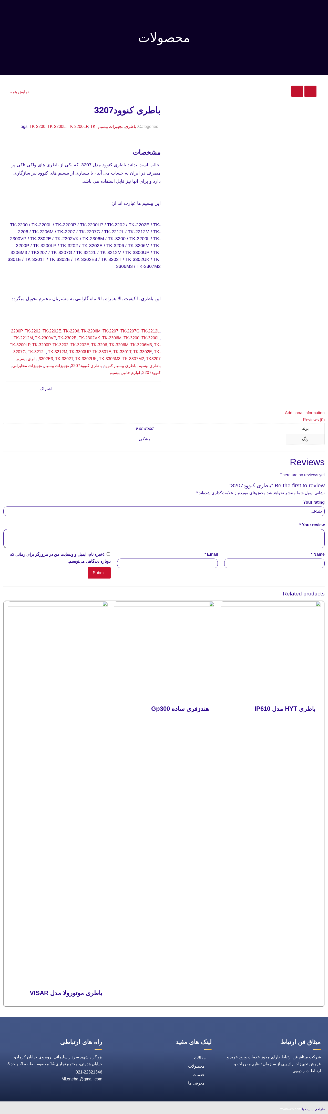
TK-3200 (131, 338)
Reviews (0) (314, 420)
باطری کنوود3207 (86, 365)
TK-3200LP (20, 345)
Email (211, 554)
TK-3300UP (79, 352)
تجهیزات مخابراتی (27, 365)
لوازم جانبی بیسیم (125, 372)
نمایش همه (19, 92)
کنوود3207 (151, 372)
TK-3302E (142, 352)
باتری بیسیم (27, 359)
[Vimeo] (36, 1109)
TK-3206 (99, 345)
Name (318, 554)
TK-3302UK (86, 359)
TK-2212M (23, 338)
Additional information (305, 413)
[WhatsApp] (71, 1109)
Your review (312, 525)
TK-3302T (64, 359)
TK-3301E (102, 352)
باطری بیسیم (149, 365)
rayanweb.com (290, 1109)
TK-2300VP (45, 338)
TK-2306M (111, 338)
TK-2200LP (78, 126)
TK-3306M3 (109, 359)
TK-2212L (150, 331)
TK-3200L (150, 338)
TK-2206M (90, 331)
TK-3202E (79, 345)
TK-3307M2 (133, 359)
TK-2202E (52, 331)
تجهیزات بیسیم (110, 126)
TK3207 (153, 359)
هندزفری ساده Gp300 (180, 708)
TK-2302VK (89, 338)
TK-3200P (41, 345)
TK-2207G (129, 331)
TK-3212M (57, 352)
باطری (130, 126)
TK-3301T (122, 352)
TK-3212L (37, 352)
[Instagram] (24, 1109)
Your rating (314, 502)
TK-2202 (32, 331)
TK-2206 (71, 331)
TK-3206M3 (141, 345)
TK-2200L (56, 126)
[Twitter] (48, 1109)
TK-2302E (67, 338)
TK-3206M (118, 345)
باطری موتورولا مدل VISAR (66, 992)
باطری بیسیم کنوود (120, 365)
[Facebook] (60, 1109)
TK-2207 (110, 331)
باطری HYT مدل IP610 (285, 708)
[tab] (164, 412)
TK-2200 (37, 126)
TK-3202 (60, 345)
